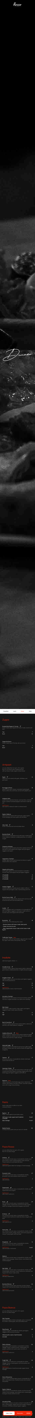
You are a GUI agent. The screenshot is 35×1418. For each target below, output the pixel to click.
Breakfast (6, 711)
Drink (30, 711)
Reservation (20, 1413)
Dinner (22, 711)
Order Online (9, 1413)
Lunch (14, 711)
